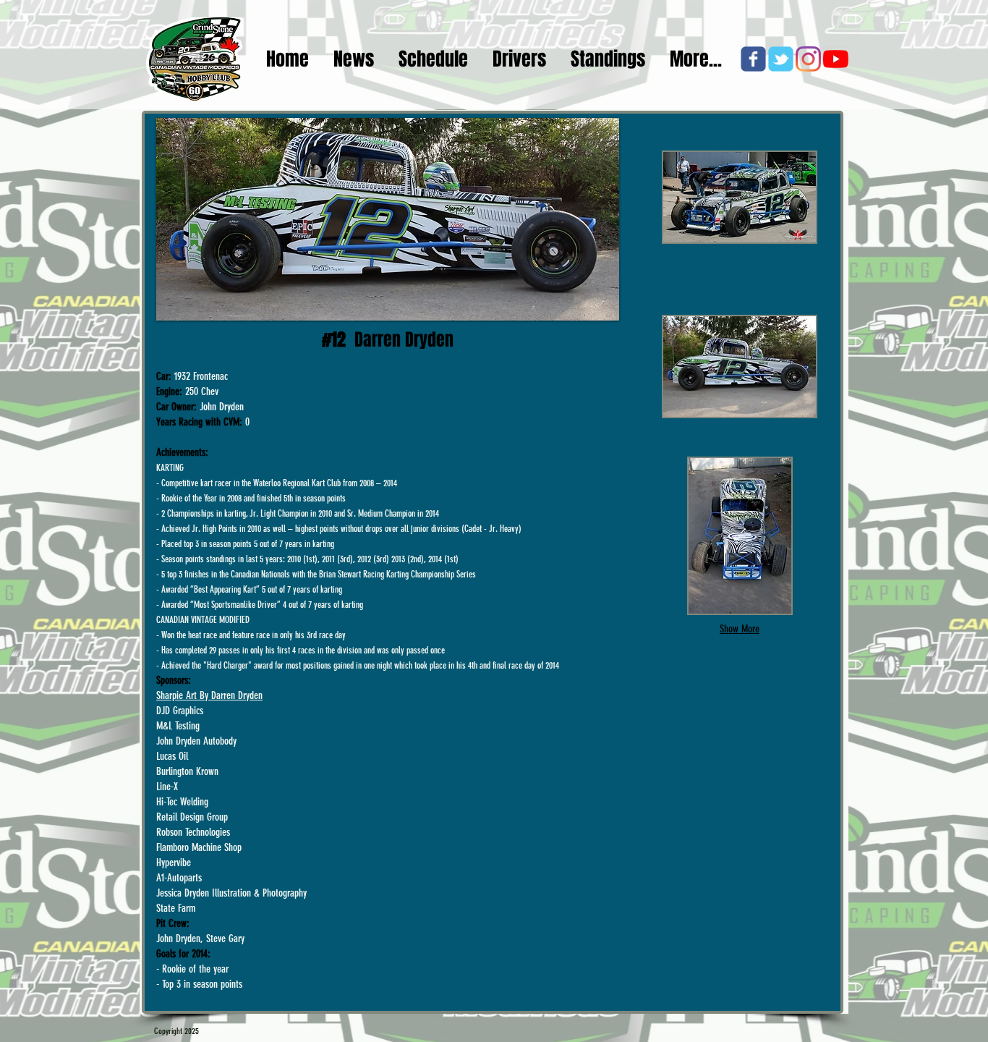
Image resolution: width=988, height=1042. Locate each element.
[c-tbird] (780, 59)
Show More (739, 628)
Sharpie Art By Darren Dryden (209, 695)
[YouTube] (835, 59)
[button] (739, 197)
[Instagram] (808, 59)
